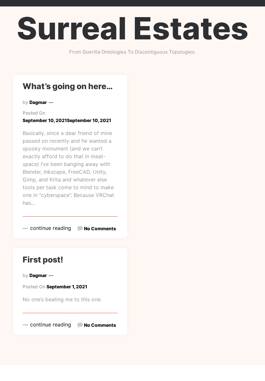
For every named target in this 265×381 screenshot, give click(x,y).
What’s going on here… (68, 86)
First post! (43, 259)
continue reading (49, 228)
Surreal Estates (133, 28)
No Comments (100, 228)
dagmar (38, 102)
